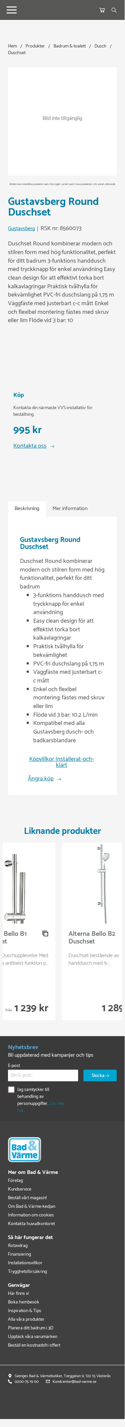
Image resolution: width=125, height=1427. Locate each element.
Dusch (100, 46)
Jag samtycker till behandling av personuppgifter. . (40, 1100)
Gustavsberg (21, 229)
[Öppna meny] (12, 10)
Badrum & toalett (70, 46)
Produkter (35, 46)
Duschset (17, 53)
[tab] (27, 509)
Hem (12, 46)
